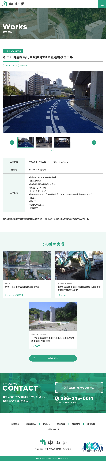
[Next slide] (94, 142)
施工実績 (61, 423)
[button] (25, 142)
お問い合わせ (53, 429)
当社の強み (31, 423)
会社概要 (76, 423)
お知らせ (46, 423)
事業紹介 (15, 423)
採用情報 (91, 423)
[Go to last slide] (12, 142)
